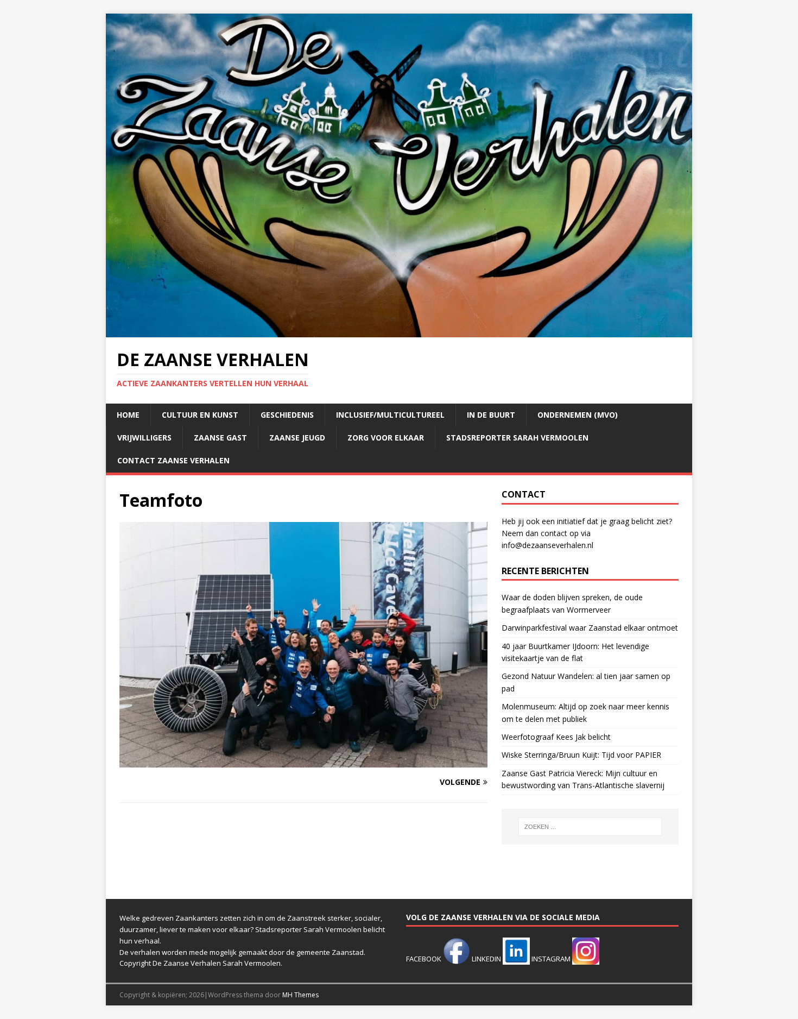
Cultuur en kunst (200, 415)
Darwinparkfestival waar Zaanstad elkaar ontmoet (590, 627)
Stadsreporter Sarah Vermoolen (517, 437)
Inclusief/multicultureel (390, 415)
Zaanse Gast (220, 437)
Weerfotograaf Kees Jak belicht (556, 737)
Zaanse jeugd (297, 437)
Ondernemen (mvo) (577, 415)
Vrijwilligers (144, 437)
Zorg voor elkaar (385, 437)
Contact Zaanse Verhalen (173, 460)
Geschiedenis (287, 415)
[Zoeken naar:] (590, 826)
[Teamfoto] (303, 761)
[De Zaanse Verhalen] (399, 331)
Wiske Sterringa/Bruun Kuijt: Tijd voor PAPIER (581, 755)
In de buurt (491, 415)
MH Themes (300, 994)
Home (128, 415)
